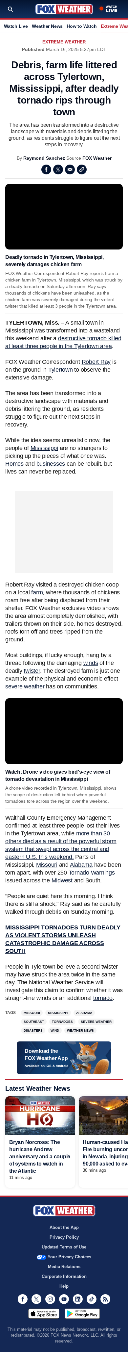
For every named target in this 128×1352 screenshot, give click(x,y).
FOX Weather (97, 158)
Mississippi (44, 448)
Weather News (47, 26)
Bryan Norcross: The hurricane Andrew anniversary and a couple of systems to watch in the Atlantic (39, 1156)
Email (70, 169)
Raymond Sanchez (44, 158)
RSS (105, 1299)
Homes (14, 463)
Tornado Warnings (92, 872)
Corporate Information (64, 1276)
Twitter (58, 169)
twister (32, 671)
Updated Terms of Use (64, 1247)
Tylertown (60, 369)
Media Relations (64, 1266)
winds (90, 663)
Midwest (62, 880)
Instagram (50, 1299)
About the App (64, 1227)
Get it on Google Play (82, 1313)
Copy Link (82, 169)
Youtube (64, 1299)
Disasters (33, 1030)
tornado (103, 998)
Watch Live (16, 26)
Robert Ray (96, 362)
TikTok (91, 1299)
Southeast (34, 1021)
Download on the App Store (43, 1313)
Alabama (81, 864)
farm (37, 592)
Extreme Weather (64, 42)
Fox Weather (64, 9)
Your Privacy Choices (69, 1256)
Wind (55, 1030)
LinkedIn (78, 1299)
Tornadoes (62, 1021)
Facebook (46, 169)
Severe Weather (96, 1021)
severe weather (25, 686)
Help (64, 1286)
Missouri (46, 864)
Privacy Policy (64, 1237)
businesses (50, 463)
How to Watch (81, 26)
